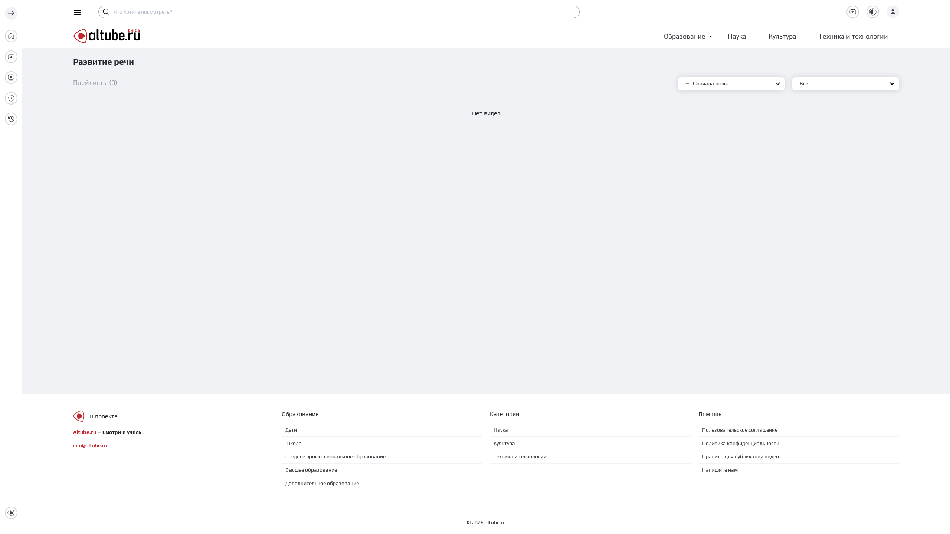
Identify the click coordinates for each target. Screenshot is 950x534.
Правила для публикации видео (740, 456)
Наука (501, 430)
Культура (504, 443)
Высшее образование (311, 470)
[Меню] (11, 13)
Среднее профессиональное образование (335, 456)
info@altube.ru (90, 445)
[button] (685, 36)
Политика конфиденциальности (740, 443)
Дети (291, 430)
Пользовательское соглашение (739, 430)
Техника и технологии (520, 456)
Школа (293, 443)
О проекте (103, 416)
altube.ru (495, 522)
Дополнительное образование (322, 483)
